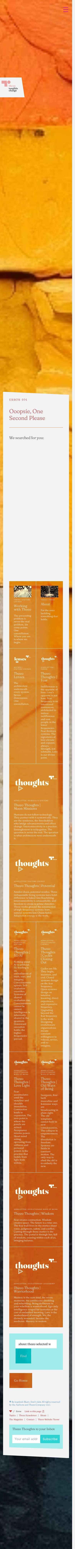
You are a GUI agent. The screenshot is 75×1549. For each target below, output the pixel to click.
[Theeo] (12, 87)
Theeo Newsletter (28, 1415)
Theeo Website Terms (48, 1419)
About (43, 1415)
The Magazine (16, 1419)
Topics (12, 1415)
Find (23, 1356)
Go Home (21, 1380)
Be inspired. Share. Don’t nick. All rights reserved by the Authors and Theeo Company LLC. (34, 1403)
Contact (30, 1419)
